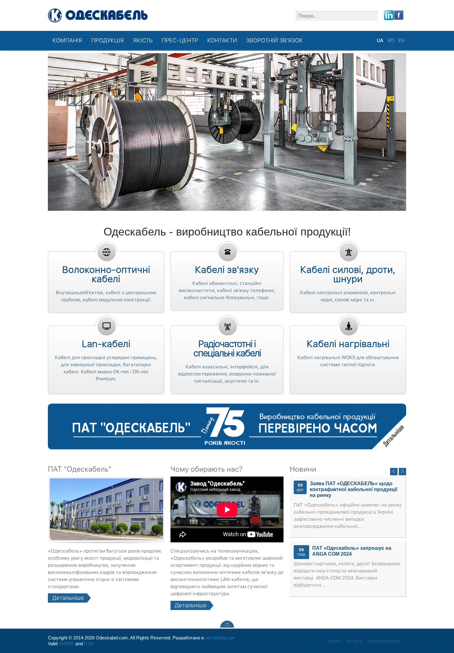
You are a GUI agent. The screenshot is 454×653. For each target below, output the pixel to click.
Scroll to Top (227, 624)
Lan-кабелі (106, 343)
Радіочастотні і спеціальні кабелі (227, 348)
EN (401, 40)
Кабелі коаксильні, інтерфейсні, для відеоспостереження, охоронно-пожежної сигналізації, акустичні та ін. (227, 374)
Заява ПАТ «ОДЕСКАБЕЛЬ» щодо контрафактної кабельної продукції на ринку (353, 489)
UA (381, 40)
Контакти (354, 641)
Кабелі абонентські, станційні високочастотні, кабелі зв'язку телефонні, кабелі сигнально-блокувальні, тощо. (227, 290)
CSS (89, 643)
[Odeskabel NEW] (98, 15)
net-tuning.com (220, 637)
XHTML (66, 643)
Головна (334, 641)
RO (391, 40)
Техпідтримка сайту (384, 641)
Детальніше (389, 432)
